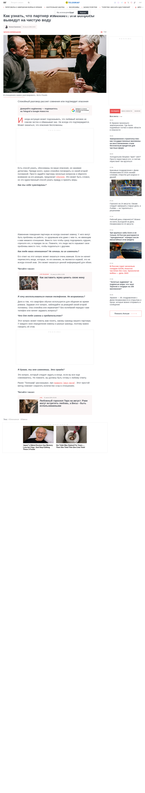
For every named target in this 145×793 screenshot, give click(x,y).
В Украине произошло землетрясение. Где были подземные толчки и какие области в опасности (125, 126)
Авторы (140, 7)
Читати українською (12, 32)
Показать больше (122, 313)
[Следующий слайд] (143, 7)
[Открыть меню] (5, 2)
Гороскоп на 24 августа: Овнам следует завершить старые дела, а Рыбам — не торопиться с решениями (125, 207)
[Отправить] (29, 2)
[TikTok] (134, 2)
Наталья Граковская (15, 27)
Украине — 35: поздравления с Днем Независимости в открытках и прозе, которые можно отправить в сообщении (125, 301)
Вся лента (114, 116)
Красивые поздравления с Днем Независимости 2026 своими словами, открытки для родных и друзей (124, 173)
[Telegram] (122, 2)
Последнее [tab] (115, 111)
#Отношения (13, 419)
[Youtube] (125, 2)
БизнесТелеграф (90, 7)
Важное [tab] (137, 111)
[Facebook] (115, 2)
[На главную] (72, 2)
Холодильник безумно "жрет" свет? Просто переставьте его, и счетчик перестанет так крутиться (125, 159)
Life (41, 397)
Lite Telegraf (44, 274)
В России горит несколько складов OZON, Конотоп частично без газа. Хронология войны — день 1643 (124, 269)
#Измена (23, 419)
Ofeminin (60, 177)
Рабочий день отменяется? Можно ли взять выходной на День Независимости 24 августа (125, 221)
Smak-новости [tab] (126, 111)
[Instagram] (131, 2)
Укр (140, 2)
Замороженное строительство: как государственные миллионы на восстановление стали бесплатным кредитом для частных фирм (125, 143)
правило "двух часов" (64, 383)
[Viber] (118, 3)
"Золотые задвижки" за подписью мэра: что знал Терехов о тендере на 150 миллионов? (122, 285)
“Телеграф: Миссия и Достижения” (115, 7)
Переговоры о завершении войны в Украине (23, 7)
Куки (71, 12)
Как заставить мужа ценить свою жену (62, 277)
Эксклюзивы (74, 7)
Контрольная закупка (55, 7)
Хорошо (83, 12)
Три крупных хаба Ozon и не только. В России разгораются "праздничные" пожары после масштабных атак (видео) (124, 236)
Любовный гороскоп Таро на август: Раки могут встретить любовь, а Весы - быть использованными (64, 403)
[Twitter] (128, 2)
